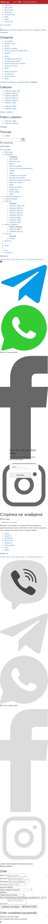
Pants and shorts (11, 71)
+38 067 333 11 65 (21, 259)
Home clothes (10, 76)
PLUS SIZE (9, 41)
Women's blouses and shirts (15, 63)
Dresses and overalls (12, 61)
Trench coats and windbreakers (16, 50)
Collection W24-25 (11, 95)
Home (7, 533)
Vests (7, 56)
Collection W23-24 (11, 98)
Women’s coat (10, 43)
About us (8, 241)
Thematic (8, 234)
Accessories (9, 74)
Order (7, 245)
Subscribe (20, 475)
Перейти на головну (9, 522)
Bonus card (9, 10)
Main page (8, 152)
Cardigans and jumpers (13, 59)
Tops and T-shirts (11, 66)
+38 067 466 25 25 (36, 259)
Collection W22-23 (11, 100)
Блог (6, 250)
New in (7, 46)
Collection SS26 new (12, 91)
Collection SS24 (10, 106)
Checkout (8, 12)
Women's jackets (11, 48)
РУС (1, 25)
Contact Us (9, 21)
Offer (6, 17)
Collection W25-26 (11, 93)
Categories (4, 32)
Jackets (7, 53)
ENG (9, 25)
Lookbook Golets (23, 82)
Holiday (7, 135)
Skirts (7, 68)
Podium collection (6, 112)
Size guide (8, 7)
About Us (8, 5)
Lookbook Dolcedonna (8, 82)
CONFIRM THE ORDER (10, 907)
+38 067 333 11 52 (7, 259)
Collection (8, 201)
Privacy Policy (10, 14)
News (7, 19)
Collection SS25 (10, 102)
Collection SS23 (10, 108)
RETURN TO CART (29, 906)
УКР (5, 25)
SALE (7, 78)
